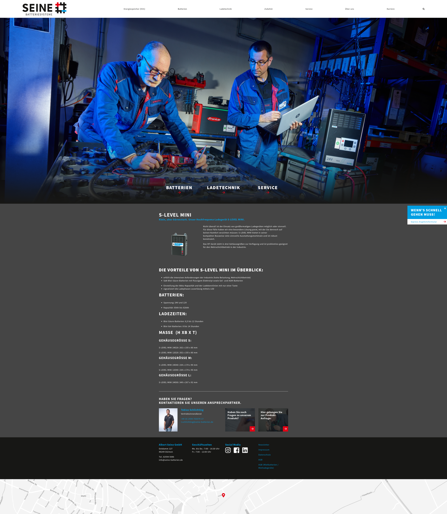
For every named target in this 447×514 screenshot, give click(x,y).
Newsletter (263, 444)
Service (309, 9)
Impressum (263, 449)
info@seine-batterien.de (171, 460)
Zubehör (268, 9)
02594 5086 (168, 456)
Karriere (391, 9)
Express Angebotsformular (424, 221)
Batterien (182, 9)
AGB (260, 459)
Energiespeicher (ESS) (134, 9)
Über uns (349, 9)
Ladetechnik (226, 9)
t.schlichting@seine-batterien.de (197, 422)
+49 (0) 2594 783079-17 (192, 418)
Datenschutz (264, 454)
